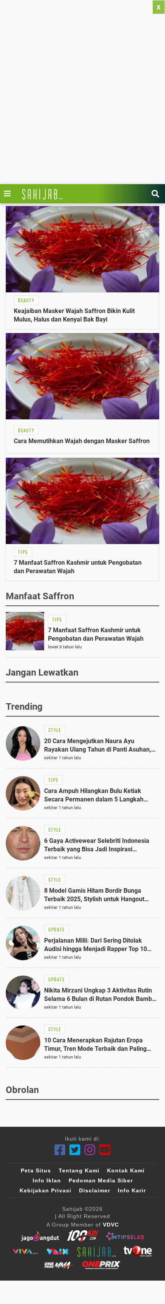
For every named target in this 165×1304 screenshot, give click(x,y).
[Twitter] (75, 1150)
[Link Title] (9, 193)
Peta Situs (36, 1170)
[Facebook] (60, 1150)
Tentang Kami (79, 1170)
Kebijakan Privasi (45, 1190)
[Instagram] (90, 1150)
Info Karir (132, 1190)
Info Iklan (47, 1180)
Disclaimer (94, 1190)
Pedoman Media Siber (101, 1180)
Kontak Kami (126, 1170)
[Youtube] (105, 1150)
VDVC (111, 1225)
